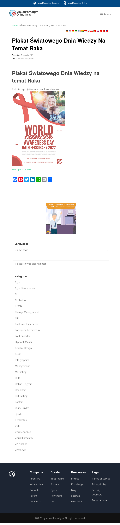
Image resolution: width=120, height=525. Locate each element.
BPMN (18, 306)
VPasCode (20, 450)
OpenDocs (20, 390)
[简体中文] (104, 31)
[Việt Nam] (101, 31)
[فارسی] (76, 31)
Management (22, 366)
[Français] (79, 31)
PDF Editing (21, 396)
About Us (35, 478)
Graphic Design (23, 348)
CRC (17, 318)
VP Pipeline (21, 444)
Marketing (20, 372)
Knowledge (77, 484)
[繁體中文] (107, 31)
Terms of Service (101, 478)
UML (17, 426)
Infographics (22, 360)
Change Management (27, 312)
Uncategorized (23, 432)
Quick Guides (22, 408)
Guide (18, 354)
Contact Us (36, 501)
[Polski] (91, 31)
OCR (17, 378)
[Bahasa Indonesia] (85, 31)
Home (15, 25)
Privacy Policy (99, 484)
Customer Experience (26, 324)
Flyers (53, 490)
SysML (18, 414)
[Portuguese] (95, 31)
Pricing (75, 478)
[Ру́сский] (98, 31)
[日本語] (88, 31)
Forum (33, 495)
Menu (107, 14)
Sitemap (75, 495)
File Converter (22, 336)
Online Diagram (23, 384)
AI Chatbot (21, 300)
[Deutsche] (67, 31)
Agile (17, 282)
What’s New (36, 484)
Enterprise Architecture (28, 330)
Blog (73, 490)
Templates (29, 58)
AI (16, 294)
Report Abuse (99, 500)
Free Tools (77, 501)
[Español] (73, 31)
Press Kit (34, 490)
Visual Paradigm (24, 438)
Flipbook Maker (23, 342)
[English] (70, 31)
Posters (21, 58)
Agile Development (25, 288)
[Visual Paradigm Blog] (23, 14)
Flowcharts (56, 495)
